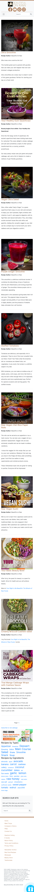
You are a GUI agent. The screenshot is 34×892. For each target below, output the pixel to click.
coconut (19, 767)
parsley (16, 776)
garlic (13, 773)
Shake (12, 752)
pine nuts (23, 776)
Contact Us (8, 831)
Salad (4, 752)
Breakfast (15, 746)
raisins (3, 779)
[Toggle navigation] (3, 14)
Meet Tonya (8, 823)
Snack (4, 755)
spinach (10, 782)
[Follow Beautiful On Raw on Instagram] (24, 9)
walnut (13, 787)
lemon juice (4, 776)
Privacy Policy (9, 846)
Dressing (4, 749)
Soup (12, 755)
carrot (13, 764)
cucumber (7, 770)
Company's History (11, 826)
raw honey (12, 779)
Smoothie (21, 752)
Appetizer (6, 746)
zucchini (21, 787)
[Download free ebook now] (17, 735)
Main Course (23, 749)
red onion (24, 779)
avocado (18, 761)
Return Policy (9, 840)
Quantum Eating (10, 835)
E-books (7, 838)
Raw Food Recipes (10, 852)
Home (6, 821)
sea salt (4, 782)
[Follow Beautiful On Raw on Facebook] (10, 9)
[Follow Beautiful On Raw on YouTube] (15, 9)
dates (17, 770)
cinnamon (11, 767)
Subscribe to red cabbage (9, 728)
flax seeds (5, 773)
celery (4, 767)
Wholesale (8, 855)
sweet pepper (19, 784)
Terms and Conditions (11, 843)
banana (4, 764)
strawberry (18, 782)
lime (11, 776)
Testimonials (8, 860)
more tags (4, 790)
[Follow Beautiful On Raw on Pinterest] (19, 9)
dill (22, 770)
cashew (22, 764)
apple (10, 761)
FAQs (6, 828)
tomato (4, 787)
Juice (11, 749)
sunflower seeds (6, 785)
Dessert (24, 746)
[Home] (17, 4)
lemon (22, 773)
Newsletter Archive (10, 850)
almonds (4, 761)
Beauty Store (9, 857)
